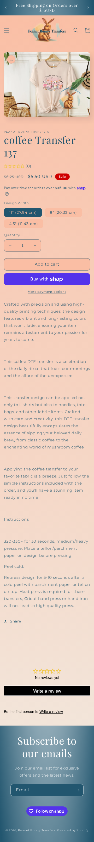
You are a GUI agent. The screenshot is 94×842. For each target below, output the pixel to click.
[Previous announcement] (5, 7)
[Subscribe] (77, 790)
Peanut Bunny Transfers (36, 830)
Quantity (12, 235)
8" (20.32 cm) (63, 212)
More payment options (47, 292)
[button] (6, 30)
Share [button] (15, 621)
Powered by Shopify (73, 830)
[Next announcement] (88, 7)
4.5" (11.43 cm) (23, 223)
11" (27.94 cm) (23, 212)
